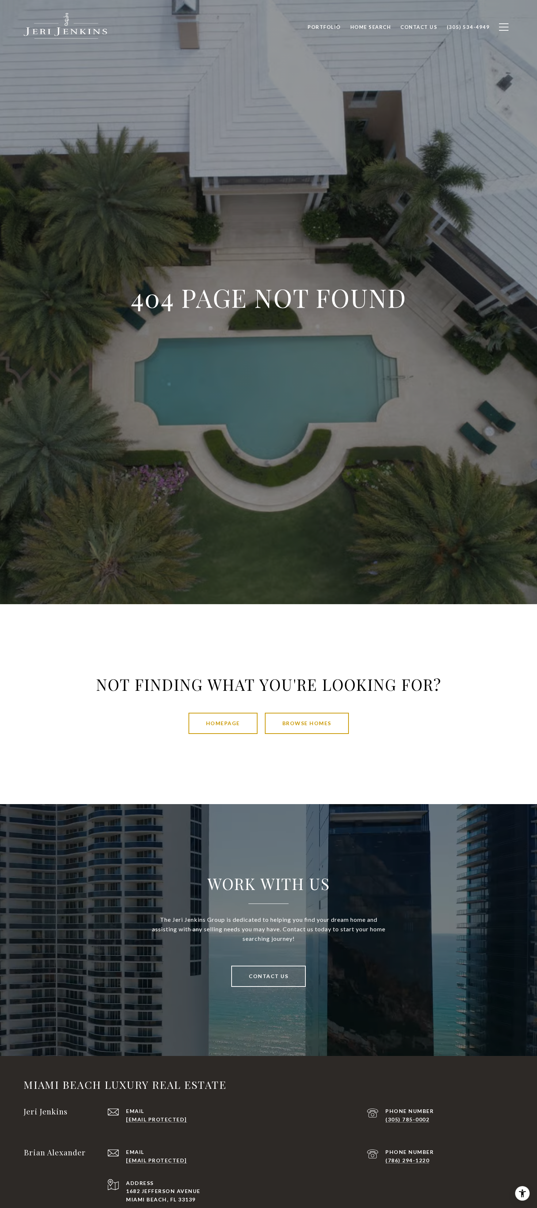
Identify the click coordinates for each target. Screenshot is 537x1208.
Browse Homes (306, 723)
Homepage (223, 723)
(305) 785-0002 (407, 1119)
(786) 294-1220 (407, 1160)
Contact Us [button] (268, 976)
